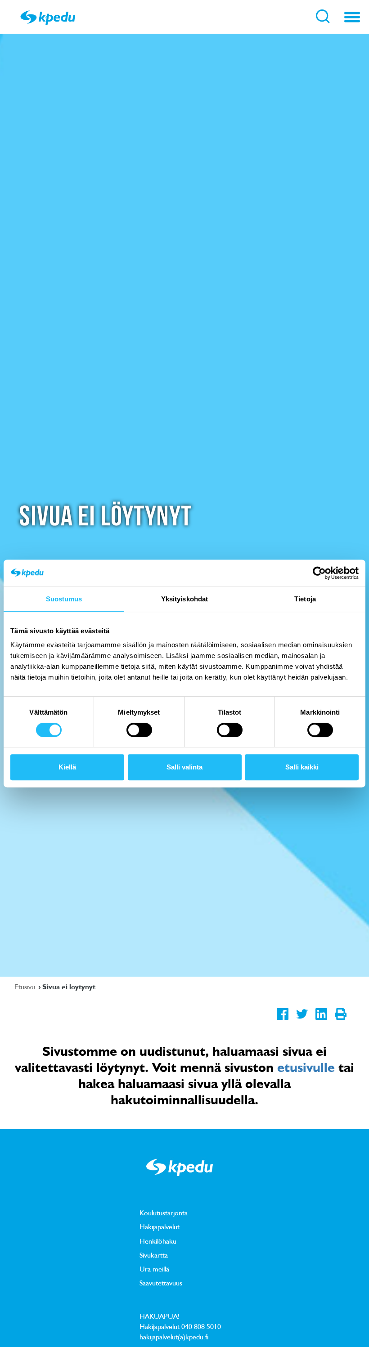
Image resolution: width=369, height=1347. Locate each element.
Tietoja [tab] (305, 599)
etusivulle (306, 1067)
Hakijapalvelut (160, 1226)
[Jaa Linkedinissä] (321, 1021)
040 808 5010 (201, 1326)
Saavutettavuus (161, 1282)
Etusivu (25, 986)
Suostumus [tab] (64, 599)
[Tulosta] (340, 1021)
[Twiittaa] (301, 1021)
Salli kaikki (302, 767)
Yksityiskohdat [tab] (184, 599)
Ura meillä (154, 1268)
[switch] (139, 730)
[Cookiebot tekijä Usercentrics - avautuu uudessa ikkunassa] (319, 573)
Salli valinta (184, 767)
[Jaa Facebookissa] (282, 1021)
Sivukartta (154, 1254)
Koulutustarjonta (164, 1212)
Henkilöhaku (158, 1240)
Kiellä (67, 767)
